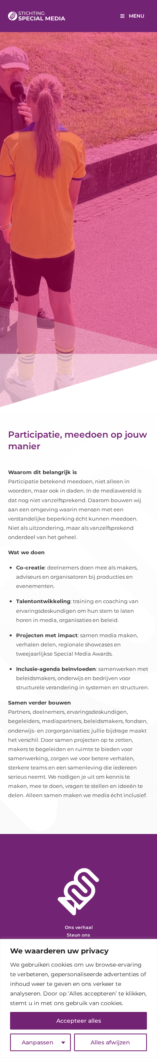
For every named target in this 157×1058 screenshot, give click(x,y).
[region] (78, 998)
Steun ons (78, 935)
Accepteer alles (78, 1020)
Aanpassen (38, 1042)
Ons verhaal (79, 927)
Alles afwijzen (110, 1042)
